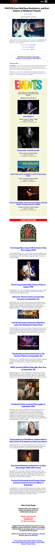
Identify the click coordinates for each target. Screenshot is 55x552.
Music (34, 541)
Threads (23, 58)
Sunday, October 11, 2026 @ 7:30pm (28, 119)
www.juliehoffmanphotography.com (37, 73)
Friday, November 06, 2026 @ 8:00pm (28, 178)
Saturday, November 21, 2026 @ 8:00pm (28, 207)
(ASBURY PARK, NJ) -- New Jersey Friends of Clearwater (24, 328)
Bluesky (39, 58)
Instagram (29, 58)
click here (22, 98)
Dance (25, 541)
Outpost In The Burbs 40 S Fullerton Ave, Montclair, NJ (28, 121)
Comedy (19, 541)
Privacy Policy (30, 544)
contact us (38, 529)
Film (29, 541)
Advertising (15, 542)
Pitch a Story (31, 542)
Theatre (39, 541)
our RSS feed (33, 535)
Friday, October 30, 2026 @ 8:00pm (28, 153)
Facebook (18, 58)
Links (38, 542)
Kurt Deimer (33, 44)
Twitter (34, 58)
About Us (23, 542)
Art (15, 541)
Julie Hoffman (29, 14)
